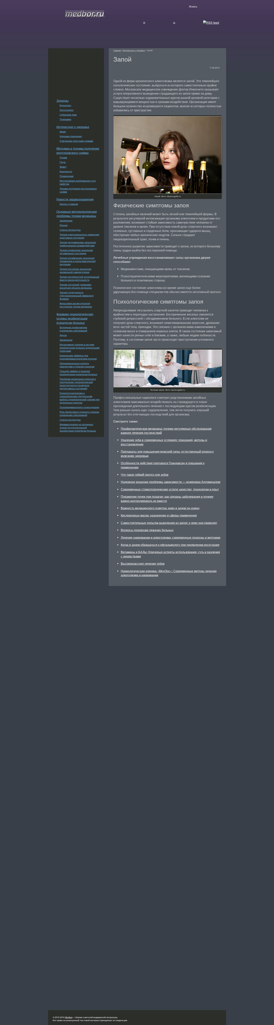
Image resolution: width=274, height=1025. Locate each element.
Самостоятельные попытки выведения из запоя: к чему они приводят (169, 523)
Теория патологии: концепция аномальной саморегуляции (75, 270)
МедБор (69, 1017)
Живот (63, 166)
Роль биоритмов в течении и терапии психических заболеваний (79, 413)
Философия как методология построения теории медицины (76, 305)
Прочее (64, 225)
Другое (63, 335)
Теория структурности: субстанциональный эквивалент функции (77, 295)
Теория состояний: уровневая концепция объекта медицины (76, 286)
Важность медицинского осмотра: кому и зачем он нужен (160, 508)
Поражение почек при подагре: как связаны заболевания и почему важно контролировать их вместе (167, 498)
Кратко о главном (69, 203)
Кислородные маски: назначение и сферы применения (159, 515)
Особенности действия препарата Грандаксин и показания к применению (162, 465)
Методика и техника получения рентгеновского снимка (77, 150)
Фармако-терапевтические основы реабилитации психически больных (74, 318)
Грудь (63, 162)
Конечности (66, 171)
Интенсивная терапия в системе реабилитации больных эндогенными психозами (80, 347)
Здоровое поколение (71, 136)
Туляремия (65, 119)
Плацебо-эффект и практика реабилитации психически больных (78, 372)
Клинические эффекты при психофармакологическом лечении (78, 357)
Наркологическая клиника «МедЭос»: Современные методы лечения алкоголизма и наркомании (169, 573)
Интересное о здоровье (72, 127)
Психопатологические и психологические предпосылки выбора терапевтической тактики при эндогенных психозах (80, 397)
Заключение (66, 220)
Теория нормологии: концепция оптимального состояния (76, 251)
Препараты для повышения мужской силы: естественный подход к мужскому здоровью (167, 453)
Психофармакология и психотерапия (79, 407)
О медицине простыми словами (76, 140)
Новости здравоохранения (75, 199)
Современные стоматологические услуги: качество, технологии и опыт (170, 489)
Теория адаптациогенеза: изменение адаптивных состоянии (79, 236)
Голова (63, 157)
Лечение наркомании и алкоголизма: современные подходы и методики (170, 537)
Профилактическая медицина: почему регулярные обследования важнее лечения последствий (166, 430)
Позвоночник (66, 176)
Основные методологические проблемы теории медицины (76, 213)
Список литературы (70, 229)
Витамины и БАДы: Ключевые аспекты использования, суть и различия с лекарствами (170, 554)
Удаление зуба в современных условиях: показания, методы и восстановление (164, 442)
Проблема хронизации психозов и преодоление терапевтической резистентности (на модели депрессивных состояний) (78, 383)
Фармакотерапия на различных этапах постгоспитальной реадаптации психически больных (78, 427)
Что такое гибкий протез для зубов (145, 474)
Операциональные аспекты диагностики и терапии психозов (77, 365)
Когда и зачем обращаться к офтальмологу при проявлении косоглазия (170, 545)
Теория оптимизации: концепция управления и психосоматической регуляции (78, 261)
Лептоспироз (67, 109)
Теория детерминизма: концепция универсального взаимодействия (78, 244)
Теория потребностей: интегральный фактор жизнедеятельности (79, 278)
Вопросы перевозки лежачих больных (147, 530)
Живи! (63, 131)
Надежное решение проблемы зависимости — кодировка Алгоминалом (170, 482)
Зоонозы (62, 100)
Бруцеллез (65, 105)
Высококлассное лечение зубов (143, 563)
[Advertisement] (76, 71)
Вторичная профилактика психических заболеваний (73, 329)
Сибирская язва (68, 114)
